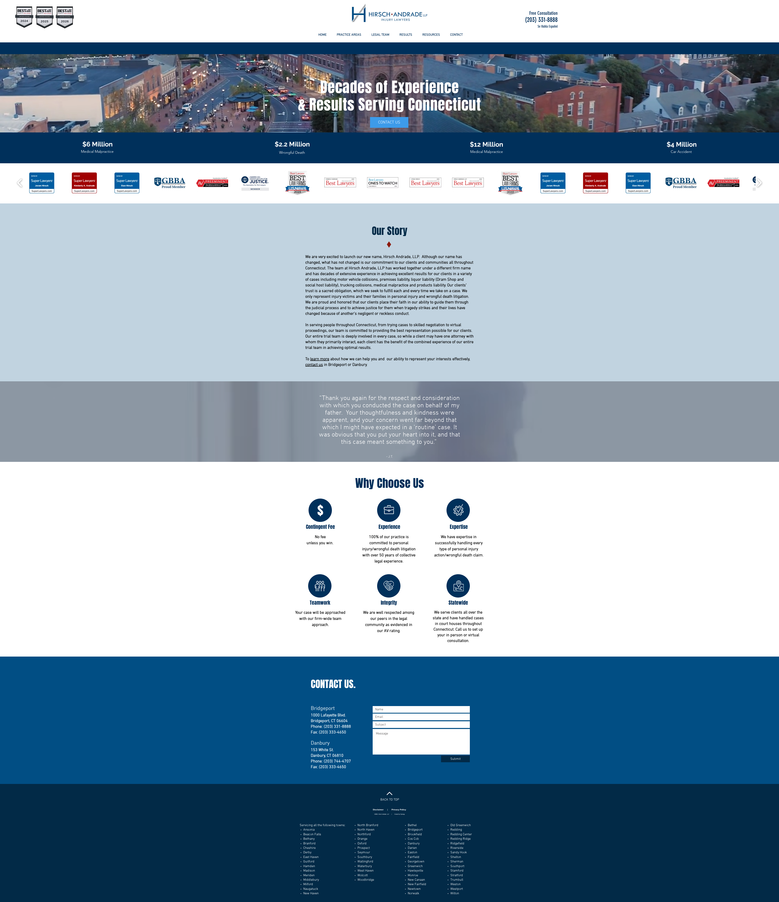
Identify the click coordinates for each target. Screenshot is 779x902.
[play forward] (759, 183)
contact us (314, 364)
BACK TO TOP (389, 800)
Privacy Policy (399, 809)
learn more (319, 359)
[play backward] (19, 183)
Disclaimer (378, 809)
